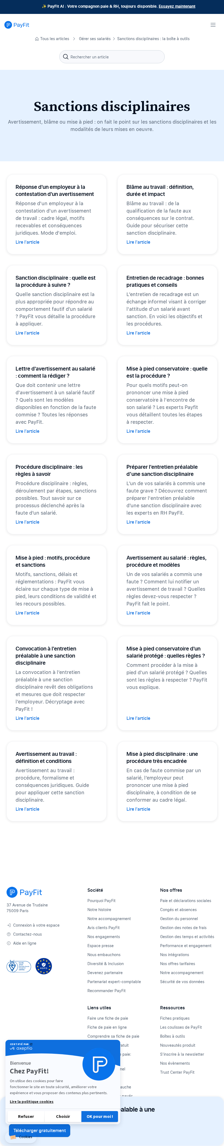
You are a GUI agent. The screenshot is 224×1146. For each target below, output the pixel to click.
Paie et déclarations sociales (185, 900)
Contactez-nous (27, 934)
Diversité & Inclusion (105, 963)
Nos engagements (103, 936)
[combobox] (112, 56)
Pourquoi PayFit (101, 900)
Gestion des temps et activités (187, 936)
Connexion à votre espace (36, 925)
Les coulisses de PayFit (181, 1027)
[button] (21, 1137)
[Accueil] (16, 25)
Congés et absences (178, 909)
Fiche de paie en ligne (107, 1027)
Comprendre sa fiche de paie (113, 1036)
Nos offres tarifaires (177, 963)
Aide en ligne (24, 943)
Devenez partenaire (105, 972)
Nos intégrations (174, 954)
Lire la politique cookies (32, 1101)
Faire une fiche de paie (107, 1018)
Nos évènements (175, 1063)
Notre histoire (99, 909)
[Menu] (213, 24)
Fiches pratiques (175, 1018)
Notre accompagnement (109, 918)
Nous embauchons (103, 954)
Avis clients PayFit (103, 927)
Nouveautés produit (177, 1045)
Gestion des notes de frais (183, 927)
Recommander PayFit (106, 990)
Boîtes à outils (172, 1036)
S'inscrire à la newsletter (182, 1054)
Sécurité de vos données (182, 981)
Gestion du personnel (179, 918)
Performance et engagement (185, 945)
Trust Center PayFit (177, 1072)
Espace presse (100, 945)
